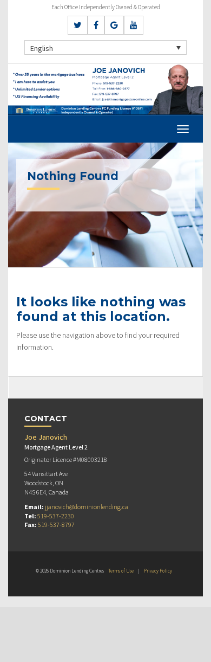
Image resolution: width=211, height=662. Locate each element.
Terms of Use (121, 571)
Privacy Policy (158, 571)
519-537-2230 (55, 516)
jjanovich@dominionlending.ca (86, 507)
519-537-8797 (56, 524)
